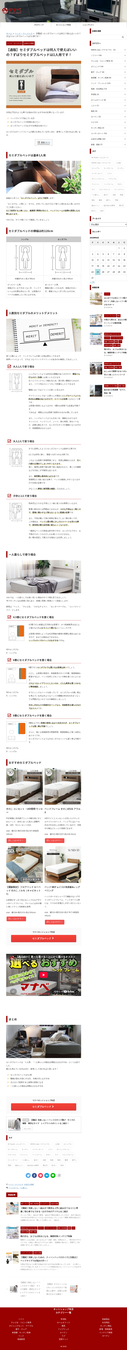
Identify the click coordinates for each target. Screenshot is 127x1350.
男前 (9, 1165)
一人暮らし (26, 1160)
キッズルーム (13, 1149)
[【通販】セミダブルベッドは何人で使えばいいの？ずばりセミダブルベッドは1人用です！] (46, 1175)
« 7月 (92, 282)
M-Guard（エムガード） (17, 1144)
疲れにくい (19, 1165)
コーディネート (38, 1149)
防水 (62, 1165)
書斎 (66, 1160)
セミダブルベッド (41, 938)
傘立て (36, 1160)
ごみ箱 (57, 1144)
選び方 (45, 1165)
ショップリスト (88, 25)
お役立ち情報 (29, 1184)
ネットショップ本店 (63, 25)
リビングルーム (68, 1155)
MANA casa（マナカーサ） (40, 1144)
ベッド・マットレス (16, 1184)
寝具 (59, 1160)
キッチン (25, 1149)
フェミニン (24, 1155)
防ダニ (54, 1165)
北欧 (44, 1160)
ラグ (56, 1155)
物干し (74, 1160)
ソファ (50, 1149)
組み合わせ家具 (33, 1165)
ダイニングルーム (63, 1149)
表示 (47, 142)
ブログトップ (39, 25)
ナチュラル (12, 1155)
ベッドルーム (37, 1155)
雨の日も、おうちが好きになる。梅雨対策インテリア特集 (46, 1236)
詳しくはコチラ (14, 840)
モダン (48, 1155)
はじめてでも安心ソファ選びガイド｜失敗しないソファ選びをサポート (115, 301)
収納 (51, 1160)
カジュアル (68, 1144)
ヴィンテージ (13, 1160)
